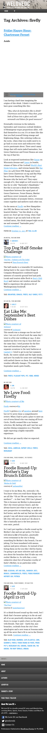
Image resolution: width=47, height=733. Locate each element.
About (3, 671)
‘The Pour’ (8, 605)
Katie (13, 461)
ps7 (27, 376)
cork (37, 640)
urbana (26, 649)
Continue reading (12, 226)
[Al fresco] (12, 324)
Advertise (4, 685)
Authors (4, 678)
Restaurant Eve (14, 646)
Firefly (20, 207)
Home (6, 11)
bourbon (20, 640)
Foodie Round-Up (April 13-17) (20, 595)
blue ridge (12, 640)
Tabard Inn (31, 646)
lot (20, 411)
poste (32, 643)
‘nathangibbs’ (17, 486)
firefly (25, 294)
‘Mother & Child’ (10, 483)
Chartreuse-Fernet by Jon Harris (22, 94)
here (40, 411)
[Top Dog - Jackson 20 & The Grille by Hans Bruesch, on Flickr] (12, 257)
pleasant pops (19, 376)
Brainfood (11, 294)
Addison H (15, 241)
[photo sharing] (14, 402)
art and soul (20, 571)
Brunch (6, 573)
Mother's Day (8, 576)
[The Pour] (12, 602)
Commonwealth (15, 573)
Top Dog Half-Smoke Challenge (23, 249)
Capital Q (8, 352)
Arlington (7, 238)
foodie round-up (23, 643)
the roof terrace (16, 649)
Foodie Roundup (19, 457)
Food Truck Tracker (8, 698)
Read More (12, 713)
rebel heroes (34, 376)
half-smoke (33, 294)
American (16, 448)
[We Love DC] (25, 5)
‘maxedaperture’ (18, 608)
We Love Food (8, 382)
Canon (27, 163)
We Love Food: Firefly (17, 394)
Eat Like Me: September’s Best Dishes (19, 315)
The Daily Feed (29, 583)
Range (37, 160)
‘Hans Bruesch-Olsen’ (20, 262)
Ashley (14, 304)
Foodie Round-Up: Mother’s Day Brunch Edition (20, 471)
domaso (19, 294)
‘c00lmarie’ (16, 330)
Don (13, 386)
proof (37, 643)
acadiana (11, 571)
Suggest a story (7, 691)
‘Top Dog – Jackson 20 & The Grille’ (17, 260)
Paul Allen (19, 96)
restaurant (8, 451)
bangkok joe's (31, 571)
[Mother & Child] (12, 481)
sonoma (23, 646)
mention (27, 411)
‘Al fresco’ (7, 327)
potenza (17, 576)
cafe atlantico (29, 640)
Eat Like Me (7, 301)
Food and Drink (15, 238)
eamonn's (7, 643)
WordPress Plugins (27, 729)
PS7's (40, 294)
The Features (28, 457)
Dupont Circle (26, 448)
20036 (10, 448)
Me (19, 406)
